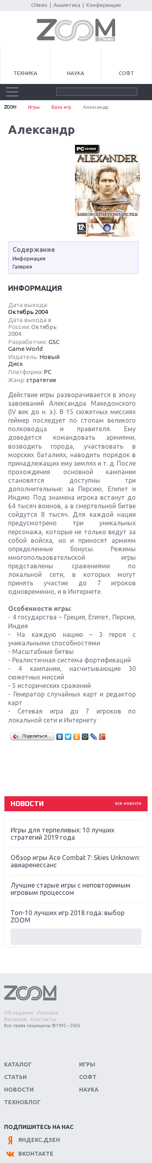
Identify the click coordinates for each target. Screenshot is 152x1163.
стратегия (41, 379)
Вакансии (15, 1019)
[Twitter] (68, 736)
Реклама (47, 1012)
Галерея (22, 266)
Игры (34, 107)
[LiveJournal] (94, 736)
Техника (25, 73)
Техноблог (22, 1102)
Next (76, 937)
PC (47, 371)
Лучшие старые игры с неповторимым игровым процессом (71, 888)
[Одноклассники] (77, 736)
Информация (29, 258)
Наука (75, 73)
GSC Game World (34, 345)
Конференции (103, 5)
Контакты (43, 1019)
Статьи (15, 1077)
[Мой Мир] (85, 736)
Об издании (18, 1012)
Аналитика (67, 5)
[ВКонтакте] (60, 736)
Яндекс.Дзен (39, 1140)
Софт (126, 73)
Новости (19, 1089)
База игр (61, 107)
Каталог (18, 1064)
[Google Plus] (102, 736)
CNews (39, 5)
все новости (128, 803)
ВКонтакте (36, 1153)
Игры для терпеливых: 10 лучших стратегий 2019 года (62, 833)
